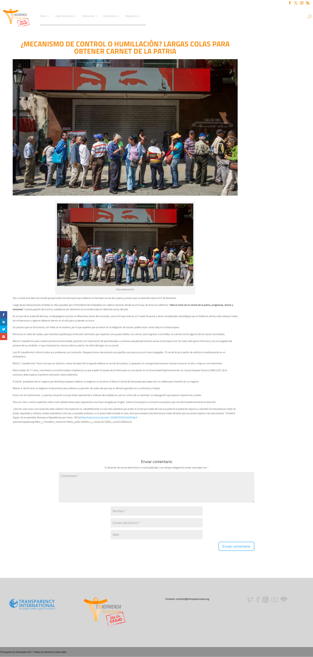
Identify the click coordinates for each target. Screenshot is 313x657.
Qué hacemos (65, 16)
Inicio (43, 16)
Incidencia (110, 16)
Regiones (131, 16)
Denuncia (88, 16)
